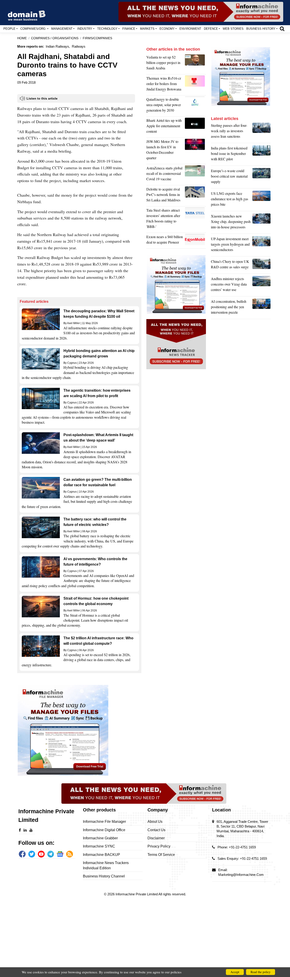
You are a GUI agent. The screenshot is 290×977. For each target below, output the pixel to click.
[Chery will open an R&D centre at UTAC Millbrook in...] (261, 265)
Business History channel (104, 876)
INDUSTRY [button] (84, 28)
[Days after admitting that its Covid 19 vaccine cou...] (195, 174)
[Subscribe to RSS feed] (69, 854)
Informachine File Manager (104, 821)
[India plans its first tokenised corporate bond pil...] (261, 154)
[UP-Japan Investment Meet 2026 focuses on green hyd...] (261, 245)
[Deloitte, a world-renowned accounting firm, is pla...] (195, 195)
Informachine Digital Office (104, 830)
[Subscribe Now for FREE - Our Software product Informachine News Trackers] (200, 12)
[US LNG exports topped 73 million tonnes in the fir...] (261, 200)
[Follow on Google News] (60, 854)
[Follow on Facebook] (22, 854)
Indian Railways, (58, 46)
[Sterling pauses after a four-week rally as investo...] (261, 132)
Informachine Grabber (100, 838)
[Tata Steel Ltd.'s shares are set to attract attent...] (195, 220)
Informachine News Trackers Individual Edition (106, 865)
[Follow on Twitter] (31, 854)
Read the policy (261, 972)
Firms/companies (97, 38)
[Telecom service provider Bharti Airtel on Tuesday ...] (195, 127)
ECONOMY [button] (167, 28)
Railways (78, 46)
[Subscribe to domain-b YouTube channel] (41, 854)
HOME (22, 38)
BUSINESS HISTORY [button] (261, 28)
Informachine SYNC (99, 846)
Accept (234, 972)
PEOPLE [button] (9, 28)
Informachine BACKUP (101, 855)
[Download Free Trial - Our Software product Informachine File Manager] (79, 730)
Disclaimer (156, 838)
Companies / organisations (54, 38)
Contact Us (156, 830)
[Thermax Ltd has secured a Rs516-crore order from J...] (195, 85)
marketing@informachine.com (241, 875)
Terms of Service (161, 855)
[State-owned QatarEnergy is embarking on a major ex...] (195, 106)
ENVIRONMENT (190, 28)
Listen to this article (42, 98)
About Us (154, 821)
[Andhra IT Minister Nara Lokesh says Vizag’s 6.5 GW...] (261, 285)
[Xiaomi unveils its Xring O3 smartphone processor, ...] (261, 222)
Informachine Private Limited (137, 894)
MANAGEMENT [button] (61, 28)
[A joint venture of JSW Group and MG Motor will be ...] (195, 151)
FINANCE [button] (128, 28)
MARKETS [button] (147, 28)
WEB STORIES (233, 28)
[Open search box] (282, 28)
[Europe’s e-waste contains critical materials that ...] (261, 177)
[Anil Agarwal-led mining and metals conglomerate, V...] (195, 63)
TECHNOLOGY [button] (107, 28)
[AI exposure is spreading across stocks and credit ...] (261, 308)
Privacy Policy (158, 846)
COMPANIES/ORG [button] (33, 28)
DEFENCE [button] (211, 28)
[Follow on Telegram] (50, 854)
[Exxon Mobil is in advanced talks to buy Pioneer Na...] (195, 240)
